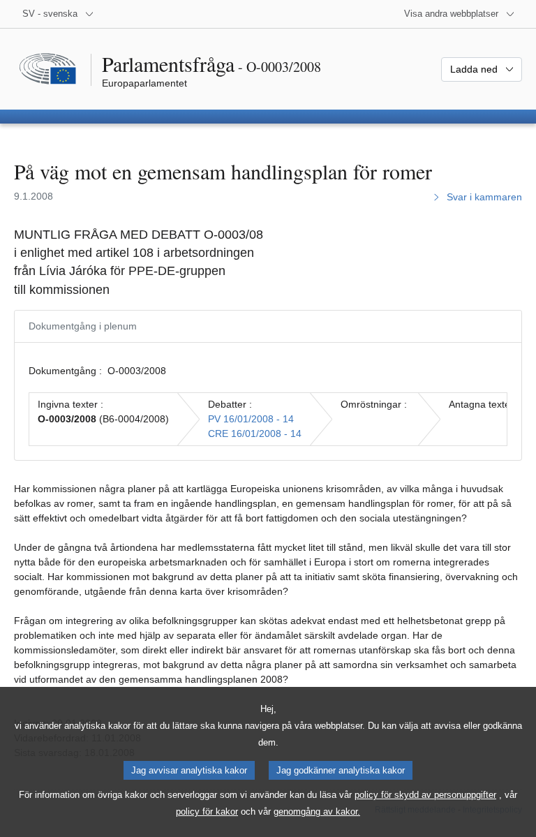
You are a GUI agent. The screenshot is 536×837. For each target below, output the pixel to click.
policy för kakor (207, 811)
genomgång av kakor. (317, 811)
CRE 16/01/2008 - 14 (255, 433)
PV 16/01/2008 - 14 (251, 418)
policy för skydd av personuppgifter (425, 795)
